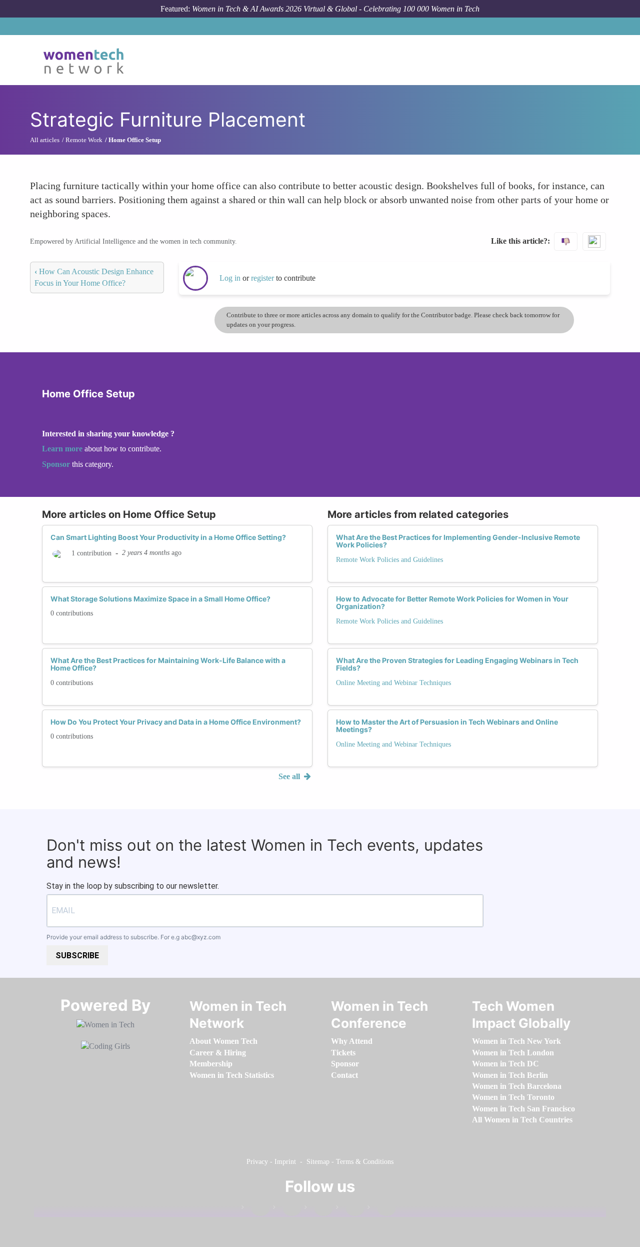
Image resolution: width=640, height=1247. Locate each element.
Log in (230, 278)
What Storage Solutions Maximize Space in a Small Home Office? (160, 598)
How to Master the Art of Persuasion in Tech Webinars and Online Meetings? (447, 726)
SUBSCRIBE (77, 955)
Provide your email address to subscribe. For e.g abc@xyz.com (133, 937)
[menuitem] (224, 1041)
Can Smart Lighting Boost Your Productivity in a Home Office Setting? (168, 537)
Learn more (62, 448)
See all (290, 776)
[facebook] (256, 1209)
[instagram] (318, 1209)
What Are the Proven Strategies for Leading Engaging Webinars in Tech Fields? (457, 664)
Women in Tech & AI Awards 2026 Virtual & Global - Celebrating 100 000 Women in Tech (336, 9)
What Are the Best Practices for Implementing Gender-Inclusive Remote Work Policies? (458, 541)
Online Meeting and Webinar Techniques (393, 683)
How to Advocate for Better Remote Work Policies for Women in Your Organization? (452, 602)
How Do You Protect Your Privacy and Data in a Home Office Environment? (175, 722)
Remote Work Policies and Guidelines (389, 559)
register (263, 278)
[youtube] (382, 1209)
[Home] (87, 60)
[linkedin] (287, 1209)
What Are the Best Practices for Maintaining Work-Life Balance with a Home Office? (168, 664)
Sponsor (57, 464)
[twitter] (350, 1209)
